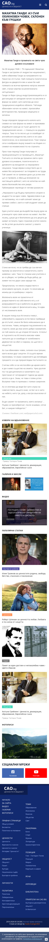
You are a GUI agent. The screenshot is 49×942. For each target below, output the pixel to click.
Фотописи (7, 813)
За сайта (6, 803)
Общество (30, 817)
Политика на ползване (11, 830)
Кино (28, 831)
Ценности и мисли (9, 848)
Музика (29, 838)
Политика (6, 894)
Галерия (6, 809)
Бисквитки (6, 827)
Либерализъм (7, 897)
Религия (29, 814)
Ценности (6, 841)
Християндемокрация (11, 904)
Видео (5, 806)
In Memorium (31, 909)
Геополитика (31, 865)
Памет (4, 865)
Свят (27, 821)
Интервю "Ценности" (10, 851)
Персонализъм (8, 907)
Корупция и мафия (33, 869)
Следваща (3, 745)
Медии (28, 862)
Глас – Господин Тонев (35, 856)
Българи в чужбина (10, 875)
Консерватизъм (8, 900)
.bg (12, 5)
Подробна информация (32, 939)
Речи (28, 876)
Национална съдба (10, 872)
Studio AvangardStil (32, 924)
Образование (31, 807)
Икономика (30, 811)
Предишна (45, 745)
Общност (5, 862)
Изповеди (31, 884)
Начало (6, 799)
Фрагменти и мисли (10, 845)
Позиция (29, 859)
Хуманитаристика (33, 845)
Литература (30, 841)
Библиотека (32, 891)
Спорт (28, 835)
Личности (7, 883)
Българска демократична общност (36, 904)
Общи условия (8, 824)
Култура (5, 869)
